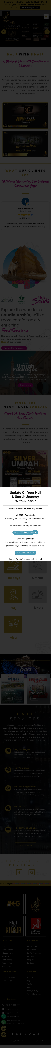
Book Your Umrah (25, 552)
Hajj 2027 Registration (25, 532)
